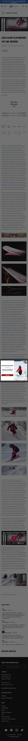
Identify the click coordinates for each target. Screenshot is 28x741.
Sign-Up (7, 375)
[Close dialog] (26, 361)
